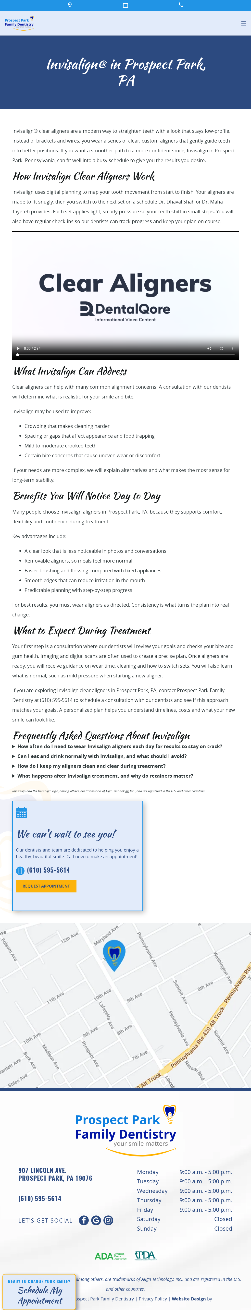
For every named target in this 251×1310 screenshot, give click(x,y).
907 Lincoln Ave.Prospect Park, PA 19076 (55, 1175)
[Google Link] (96, 1220)
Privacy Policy (153, 1299)
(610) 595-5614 (48, 871)
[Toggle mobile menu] (243, 23)
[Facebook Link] (84, 1220)
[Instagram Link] (108, 1220)
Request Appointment (46, 886)
